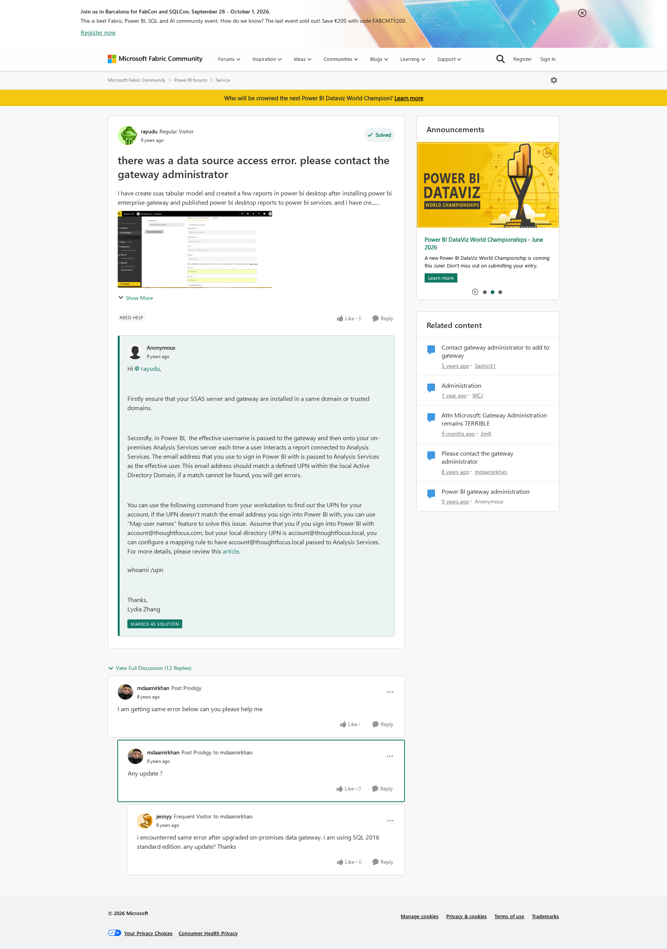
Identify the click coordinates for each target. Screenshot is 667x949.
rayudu (149, 131)
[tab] (484, 292)
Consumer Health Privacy (208, 933)
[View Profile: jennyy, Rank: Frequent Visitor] (144, 820)
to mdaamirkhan (232, 752)
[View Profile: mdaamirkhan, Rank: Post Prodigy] (125, 692)
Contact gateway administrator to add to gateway (495, 351)
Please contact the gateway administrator (477, 457)
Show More (139, 297)
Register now (98, 32)
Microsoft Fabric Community (137, 80)
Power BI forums (190, 80)
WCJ (477, 395)
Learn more (408, 98)
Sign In (547, 59)
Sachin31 (485, 365)
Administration (461, 385)
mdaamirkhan (153, 688)
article (231, 551)
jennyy (164, 816)
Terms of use (509, 916)
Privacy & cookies (466, 916)
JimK (486, 433)
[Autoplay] (475, 292)
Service (223, 80)
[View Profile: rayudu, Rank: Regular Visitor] (127, 135)
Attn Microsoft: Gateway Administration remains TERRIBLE (494, 419)
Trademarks (545, 916)
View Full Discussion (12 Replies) (153, 667)
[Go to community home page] (155, 59)
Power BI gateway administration (486, 491)
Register (522, 59)
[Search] (500, 59)
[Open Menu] (553, 80)
